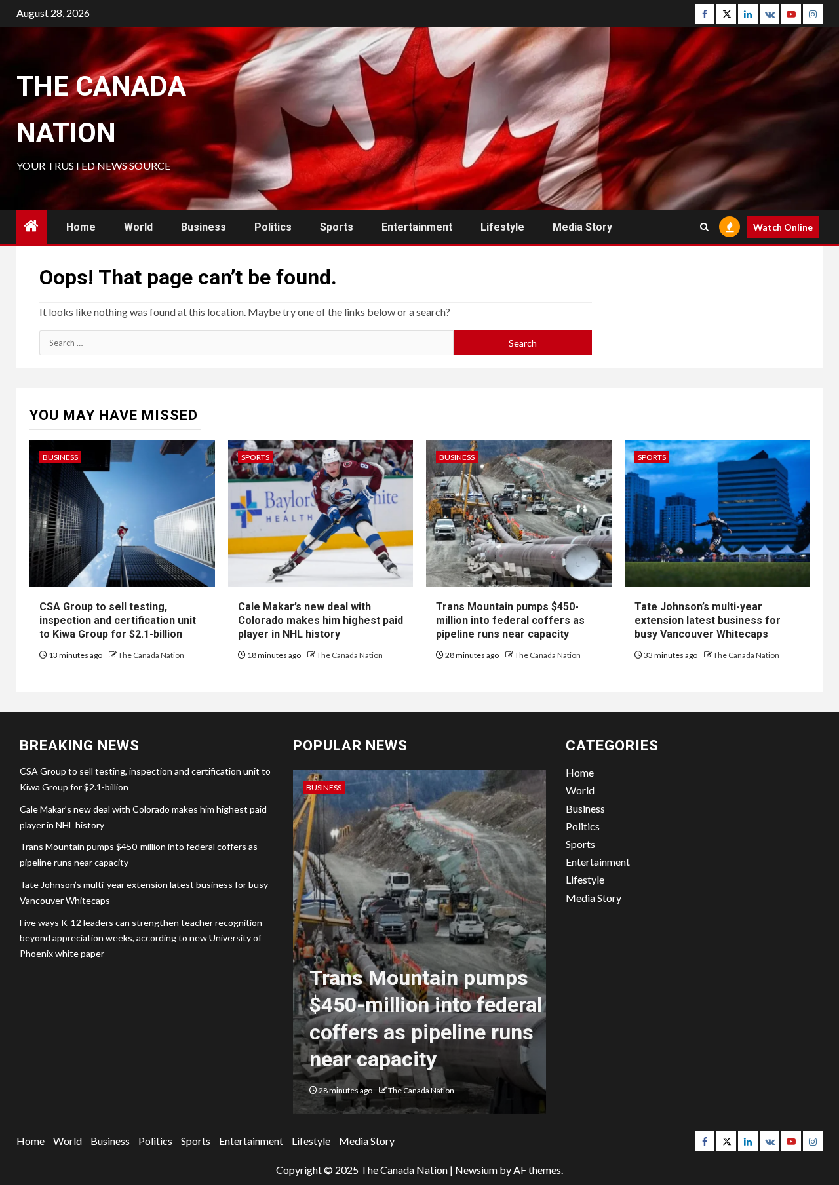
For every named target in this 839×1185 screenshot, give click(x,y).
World (138, 227)
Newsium (476, 1169)
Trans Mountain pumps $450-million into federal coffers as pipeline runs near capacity (510, 620)
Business (203, 227)
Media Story (582, 227)
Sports (336, 227)
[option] (420, 948)
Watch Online (783, 227)
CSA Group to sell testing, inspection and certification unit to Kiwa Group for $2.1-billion (117, 620)
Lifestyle (502, 227)
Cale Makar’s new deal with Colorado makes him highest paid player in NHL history (320, 620)
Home (81, 227)
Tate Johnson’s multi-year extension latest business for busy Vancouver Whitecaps (707, 620)
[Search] (704, 227)
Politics (273, 227)
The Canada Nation (151, 655)
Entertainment (416, 227)
